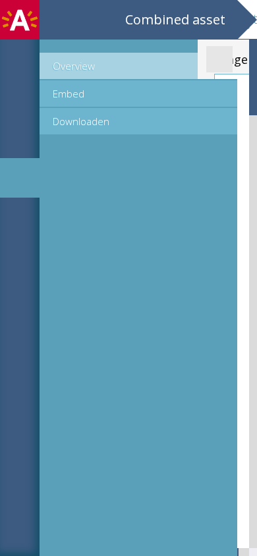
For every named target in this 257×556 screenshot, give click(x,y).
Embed (68, 93)
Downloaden (81, 121)
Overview (74, 65)
